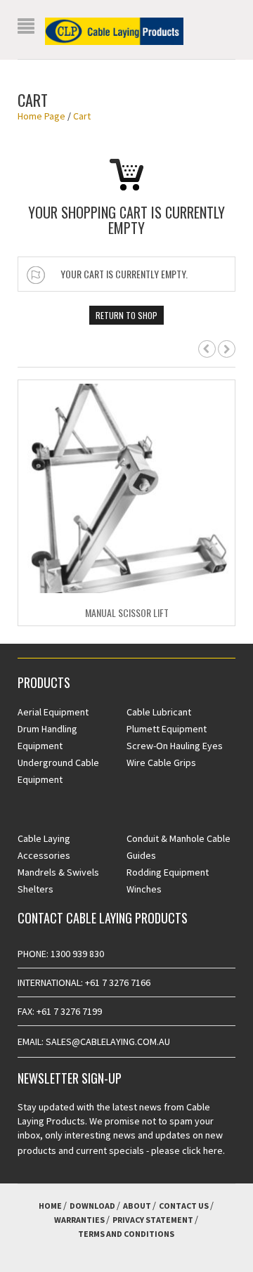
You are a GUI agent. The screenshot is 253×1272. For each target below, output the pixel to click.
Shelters (35, 889)
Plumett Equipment (166, 728)
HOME (50, 1205)
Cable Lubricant (158, 712)
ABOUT (137, 1205)
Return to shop (126, 315)
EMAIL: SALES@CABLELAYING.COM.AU (94, 1041)
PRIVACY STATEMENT (152, 1219)
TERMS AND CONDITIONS (126, 1233)
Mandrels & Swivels (58, 872)
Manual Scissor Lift (127, 612)
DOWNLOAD (92, 1205)
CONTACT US (184, 1205)
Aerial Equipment (53, 712)
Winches (144, 889)
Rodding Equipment (167, 872)
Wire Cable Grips (161, 762)
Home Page (41, 116)
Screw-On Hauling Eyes (174, 745)
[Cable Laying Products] (114, 30)
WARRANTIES (79, 1219)
